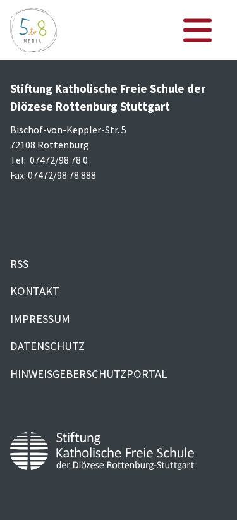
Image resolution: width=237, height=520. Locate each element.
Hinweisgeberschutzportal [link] (88, 373)
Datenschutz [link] (47, 346)
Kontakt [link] (34, 291)
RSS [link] (19, 264)
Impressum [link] (40, 318)
